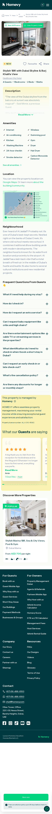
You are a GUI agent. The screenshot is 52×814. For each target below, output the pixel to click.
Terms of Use (33, 673)
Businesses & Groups (13, 617)
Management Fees (36, 623)
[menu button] (47, 5)
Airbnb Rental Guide (36, 633)
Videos (30, 657)
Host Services (33, 628)
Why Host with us (35, 599)
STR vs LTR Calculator (37, 618)
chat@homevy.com (15, 701)
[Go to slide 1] (23, 53)
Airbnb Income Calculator (34, 606)
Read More (24, 114)
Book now (26, 797)
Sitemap (7, 667)
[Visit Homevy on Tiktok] (16, 723)
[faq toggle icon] (47, 295)
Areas (14, 15)
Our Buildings (9, 607)
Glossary (31, 667)
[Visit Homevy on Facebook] (4, 723)
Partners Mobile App (37, 594)
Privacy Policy (33, 678)
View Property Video (34, 25)
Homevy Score (34, 613)
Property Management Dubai (38, 582)
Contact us (8, 652)
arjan (19, 476)
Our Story (7, 647)
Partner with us (10, 662)
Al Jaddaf (20, 15)
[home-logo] (12, 5)
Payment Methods (11, 612)
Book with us (9, 581)
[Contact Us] (42, 5)
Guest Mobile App (11, 586)
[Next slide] (46, 38)
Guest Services (10, 596)
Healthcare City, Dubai (12, 78)
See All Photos (14, 25)
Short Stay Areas (11, 602)
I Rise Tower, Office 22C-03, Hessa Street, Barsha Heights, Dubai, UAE (13, 712)
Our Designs (33, 652)
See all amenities (11, 165)
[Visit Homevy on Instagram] (10, 723)
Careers (6, 657)
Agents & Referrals (36, 589)
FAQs (29, 647)
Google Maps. (10, 182)
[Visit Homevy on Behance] (28, 723)
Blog (29, 662)
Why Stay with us (11, 591)
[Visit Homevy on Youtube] (22, 723)
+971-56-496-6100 (15, 691)
